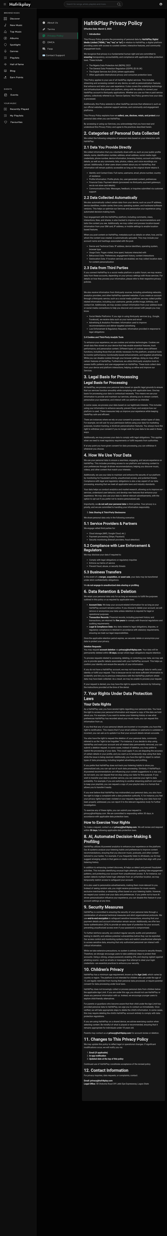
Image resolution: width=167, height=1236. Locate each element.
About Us (52, 22)
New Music (16, 25)
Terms (51, 29)
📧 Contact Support (53, 55)
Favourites (16, 122)
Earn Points (16, 77)
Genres (14, 51)
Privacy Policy (55, 35)
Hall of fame (17, 64)
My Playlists (16, 115)
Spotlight (15, 44)
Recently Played (19, 109)
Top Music (16, 31)
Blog (12, 71)
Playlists (14, 57)
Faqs (50, 48)
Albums (14, 38)
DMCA (50, 42)
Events (14, 95)
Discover (15, 18)
